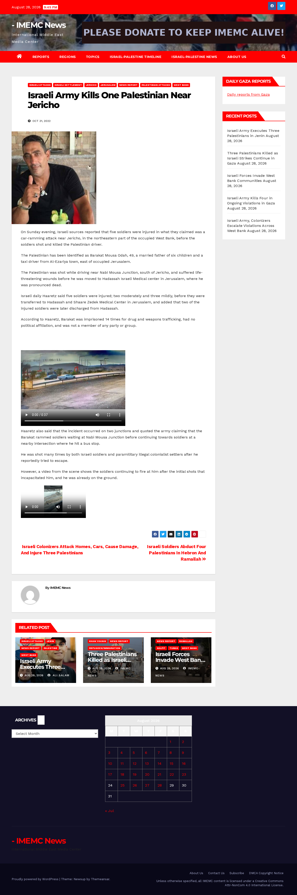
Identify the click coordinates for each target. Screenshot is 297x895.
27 (147, 785)
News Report (128, 85)
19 (134, 774)
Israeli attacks (40, 85)
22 (172, 774)
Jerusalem (107, 85)
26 (135, 785)
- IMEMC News (39, 25)
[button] (283, 56)
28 (160, 785)
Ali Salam (60, 675)
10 (110, 763)
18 (122, 774)
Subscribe (236, 873)
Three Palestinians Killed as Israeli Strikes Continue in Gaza (252, 158)
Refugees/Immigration (104, 648)
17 (110, 774)
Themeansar (100, 879)
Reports (40, 57)
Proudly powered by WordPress (35, 879)
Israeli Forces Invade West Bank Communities (179, 660)
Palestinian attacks (156, 85)
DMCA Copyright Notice (266, 873)
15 (171, 763)
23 (184, 774)
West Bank (181, 85)
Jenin (50, 641)
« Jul (109, 811)
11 (122, 763)
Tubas (173, 648)
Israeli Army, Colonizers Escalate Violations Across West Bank (250, 225)
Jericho (91, 85)
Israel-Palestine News (194, 57)
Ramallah (185, 641)
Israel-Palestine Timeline (135, 57)
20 (147, 774)
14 (159, 763)
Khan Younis (97, 641)
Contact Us (216, 873)
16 (184, 763)
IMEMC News (60, 588)
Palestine (50, 648)
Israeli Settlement (68, 85)
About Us (236, 57)
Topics (93, 57)
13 (147, 763)
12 (134, 763)
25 (122, 785)
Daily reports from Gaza (248, 94)
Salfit (161, 648)
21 (159, 774)
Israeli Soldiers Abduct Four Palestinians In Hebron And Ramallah (176, 553)
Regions (67, 57)
